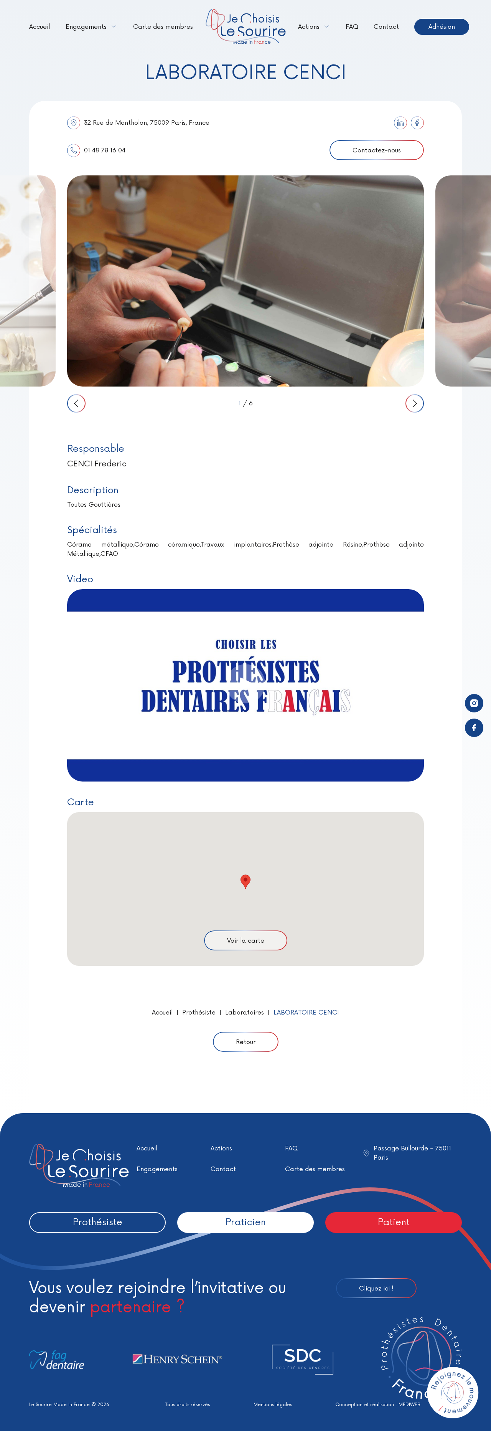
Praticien (246, 1222)
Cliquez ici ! (376, 1288)
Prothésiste (199, 1012)
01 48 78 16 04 (104, 150)
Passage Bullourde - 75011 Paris (412, 1153)
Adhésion (441, 27)
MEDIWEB (409, 1405)
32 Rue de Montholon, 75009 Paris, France (146, 123)
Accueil (39, 27)
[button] (245, 881)
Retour (245, 1042)
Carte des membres (163, 27)
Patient (394, 1222)
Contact (386, 27)
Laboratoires (244, 1012)
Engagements (86, 27)
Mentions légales (273, 1405)
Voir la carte (245, 941)
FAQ (352, 27)
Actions (309, 27)
